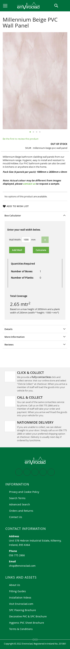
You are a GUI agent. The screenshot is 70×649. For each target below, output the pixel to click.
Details (8, 329)
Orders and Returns (21, 510)
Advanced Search (19, 504)
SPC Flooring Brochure (22, 610)
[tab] (35, 215)
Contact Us (15, 517)
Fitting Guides (17, 591)
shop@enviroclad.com (22, 565)
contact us (29, 183)
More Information (14, 336)
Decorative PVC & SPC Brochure (28, 616)
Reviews (8, 344)
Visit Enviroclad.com (21, 604)
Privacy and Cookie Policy (24, 492)
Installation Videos (20, 597)
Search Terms (17, 498)
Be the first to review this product (20, 138)
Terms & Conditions (21, 629)
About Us (14, 585)
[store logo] (24, 6)
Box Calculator (12, 215)
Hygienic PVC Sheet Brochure (26, 622)
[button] (30, 132)
